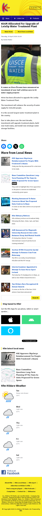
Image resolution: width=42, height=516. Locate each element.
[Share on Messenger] (9, 146)
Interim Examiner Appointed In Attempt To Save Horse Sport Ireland (24, 269)
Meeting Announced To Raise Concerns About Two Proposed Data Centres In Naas (24, 201)
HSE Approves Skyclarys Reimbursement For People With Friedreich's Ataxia (25, 161)
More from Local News (25, 32)
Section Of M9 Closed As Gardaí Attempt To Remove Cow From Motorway (25, 252)
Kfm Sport (32, 483)
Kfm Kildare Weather (13, 385)
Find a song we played (14, 489)
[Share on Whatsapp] (21, 146)
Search (35, 298)
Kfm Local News (20, 483)
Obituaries (31, 491)
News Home (9, 32)
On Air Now (34, 8)
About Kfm (8, 483)
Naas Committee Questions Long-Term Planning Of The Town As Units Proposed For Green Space (26, 178)
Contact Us (21, 491)
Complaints (11, 491)
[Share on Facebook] (3, 146)
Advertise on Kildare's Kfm (20, 486)
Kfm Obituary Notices (21, 216)
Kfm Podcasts (29, 489)
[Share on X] (15, 146)
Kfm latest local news (13, 348)
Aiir (20, 511)
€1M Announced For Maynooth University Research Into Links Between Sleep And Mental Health (26, 233)
